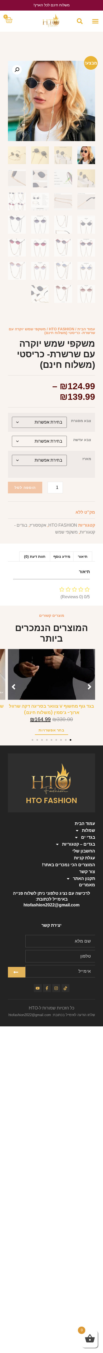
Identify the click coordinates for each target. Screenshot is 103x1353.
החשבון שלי (83, 851)
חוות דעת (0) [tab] (34, 556)
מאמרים (87, 885)
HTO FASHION (61, 329)
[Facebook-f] (47, 988)
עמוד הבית (86, 329)
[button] (95, 21)
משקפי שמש (66, 532)
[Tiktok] (65, 988)
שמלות (88, 830)
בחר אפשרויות (51, 730)
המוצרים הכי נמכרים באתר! (68, 865)
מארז (86, 459)
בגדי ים (88, 837)
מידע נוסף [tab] (61, 556)
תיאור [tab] (82, 556)
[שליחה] (16, 972)
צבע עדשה (82, 440)
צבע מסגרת (81, 421)
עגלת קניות (84, 858)
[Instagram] (56, 988)
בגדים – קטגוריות (78, 844)
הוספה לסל (25, 487)
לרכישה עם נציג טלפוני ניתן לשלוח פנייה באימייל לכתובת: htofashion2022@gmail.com (51, 899)
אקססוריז (38, 525)
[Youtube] (38, 988)
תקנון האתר (84, 878)
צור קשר (87, 871)
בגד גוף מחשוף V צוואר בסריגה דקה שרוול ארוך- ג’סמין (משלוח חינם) (51, 709)
